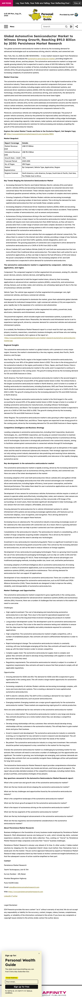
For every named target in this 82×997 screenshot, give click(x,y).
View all (77, 3)
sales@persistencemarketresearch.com (24, 887)
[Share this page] (76, 27)
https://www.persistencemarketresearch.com (25, 892)
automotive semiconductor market (41, 59)
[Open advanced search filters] (71, 26)
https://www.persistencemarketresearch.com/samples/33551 (30, 134)
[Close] (39, 953)
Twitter (15, 896)
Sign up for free (21, 986)
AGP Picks (6, 3)
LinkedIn (7, 896)
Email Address (11, 978)
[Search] (66, 26)
